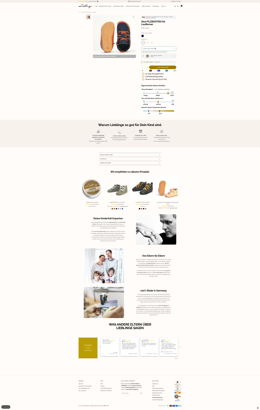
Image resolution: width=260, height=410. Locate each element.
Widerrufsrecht (156, 395)
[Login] (177, 6)
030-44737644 (82, 390)
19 (143, 42)
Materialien (103, 158)
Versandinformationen (106, 388)
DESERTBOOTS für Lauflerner (117, 202)
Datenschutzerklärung (157, 388)
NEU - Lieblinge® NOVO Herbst (103, 6)
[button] (92, 204)
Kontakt (102, 386)
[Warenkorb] (180, 6)
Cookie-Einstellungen (157, 399)
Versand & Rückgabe (105, 162)
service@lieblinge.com (84, 388)
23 (151, 42)
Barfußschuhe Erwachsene (132, 6)
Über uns (163, 6)
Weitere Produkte (146, 6)
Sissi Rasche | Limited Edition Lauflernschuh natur (168, 203)
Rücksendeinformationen (158, 390)
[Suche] (175, 6)
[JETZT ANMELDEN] (141, 393)
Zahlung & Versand (157, 393)
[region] (139, 347)
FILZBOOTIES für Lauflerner (143, 202)
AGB (153, 386)
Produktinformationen (106, 154)
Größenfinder (155, 6)
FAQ (102, 383)
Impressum (155, 383)
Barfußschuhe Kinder (118, 6)
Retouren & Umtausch (106, 390)
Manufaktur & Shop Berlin (85, 386)
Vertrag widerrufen (157, 397)
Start (80, 12)
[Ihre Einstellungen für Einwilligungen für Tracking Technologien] (258, 408)
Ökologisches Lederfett (92, 202)
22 (147, 42)
